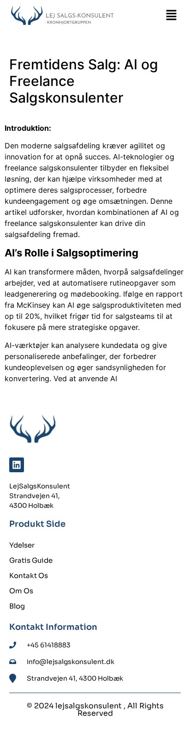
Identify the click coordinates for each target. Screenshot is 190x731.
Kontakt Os (28, 575)
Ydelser (22, 545)
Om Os (21, 590)
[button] (171, 16)
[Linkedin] (16, 464)
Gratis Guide (31, 560)
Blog (17, 606)
